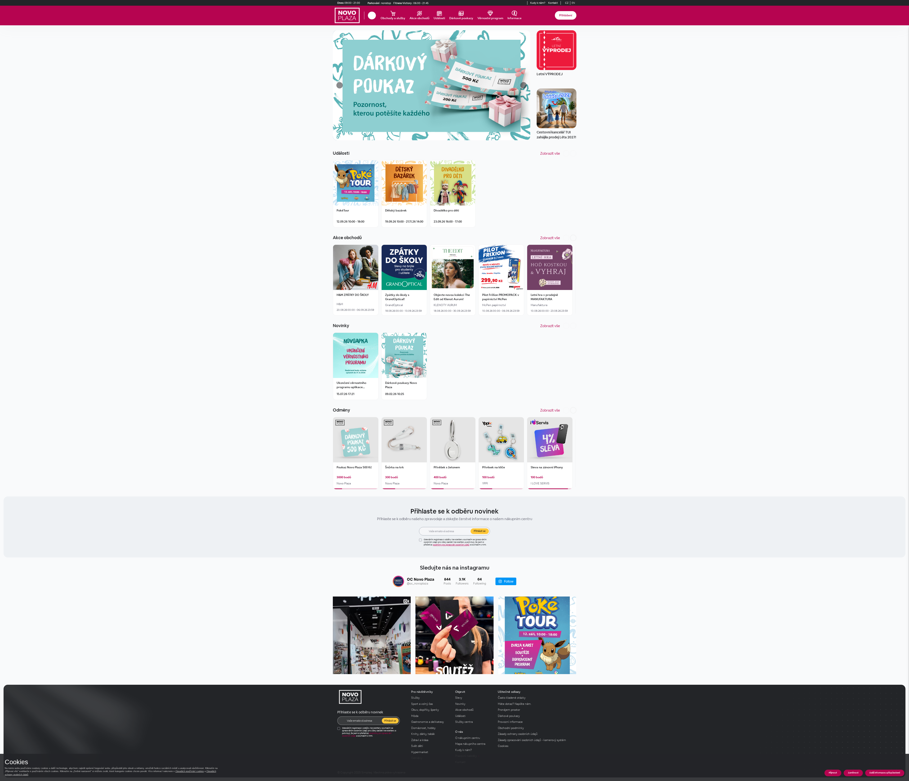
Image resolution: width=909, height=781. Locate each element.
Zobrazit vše (550, 153)
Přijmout (833, 772)
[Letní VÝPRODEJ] (556, 50)
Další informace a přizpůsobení (884, 772)
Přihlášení (565, 15)
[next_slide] (525, 85)
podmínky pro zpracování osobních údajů (451, 545)
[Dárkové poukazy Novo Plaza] (404, 355)
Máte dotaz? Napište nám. (514, 704)
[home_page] (348, 15)
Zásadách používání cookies (189, 771)
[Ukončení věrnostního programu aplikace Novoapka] (355, 355)
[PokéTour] (355, 183)
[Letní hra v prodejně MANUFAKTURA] (549, 267)
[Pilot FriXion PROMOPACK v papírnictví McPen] (501, 267)
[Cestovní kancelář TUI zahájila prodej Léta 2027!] (556, 108)
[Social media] (518, 2)
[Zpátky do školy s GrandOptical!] (404, 267)
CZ (567, 2)
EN (573, 2)
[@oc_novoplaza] (398, 581)
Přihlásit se (480, 531)
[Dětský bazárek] (404, 183)
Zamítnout (853, 772)
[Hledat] (372, 15)
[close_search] (377, 15)
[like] (374, 164)
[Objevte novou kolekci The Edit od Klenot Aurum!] (452, 267)
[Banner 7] (431, 85)
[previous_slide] (338, 85)
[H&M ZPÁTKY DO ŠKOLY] (355, 267)
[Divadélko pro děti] (452, 183)
